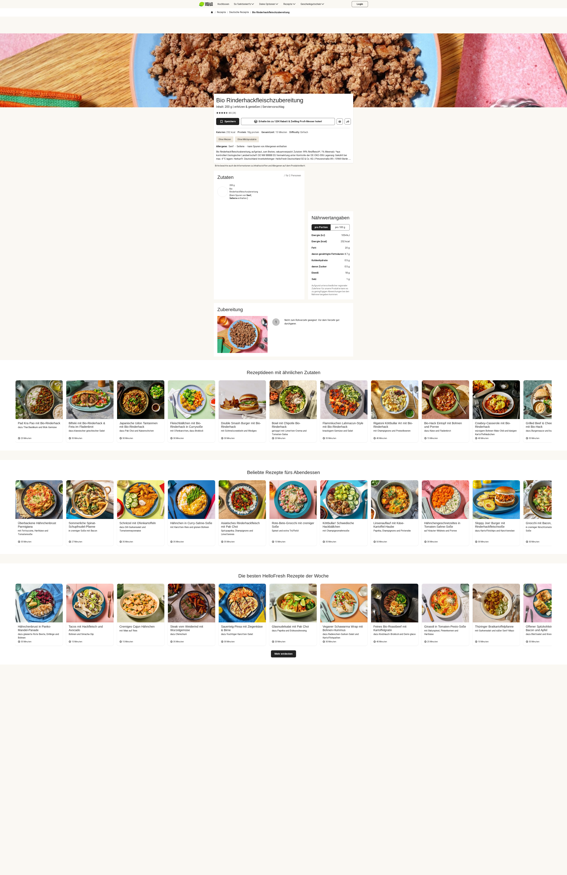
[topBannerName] (283, 25)
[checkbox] (217, 113)
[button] (259, 177)
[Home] (212, 12)
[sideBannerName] (330, 189)
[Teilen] (348, 121)
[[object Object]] (340, 121)
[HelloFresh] (206, 4)
